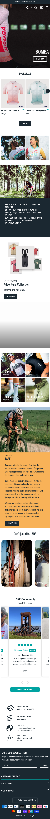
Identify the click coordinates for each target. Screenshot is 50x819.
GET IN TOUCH (7, 791)
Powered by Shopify (29, 816)
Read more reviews (25, 689)
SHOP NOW (40, 59)
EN (30, 7)
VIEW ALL (25, 124)
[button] (23, 682)
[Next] (48, 91)
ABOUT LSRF (6, 783)
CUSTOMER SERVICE (10, 776)
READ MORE (12, 523)
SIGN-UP (44, 765)
